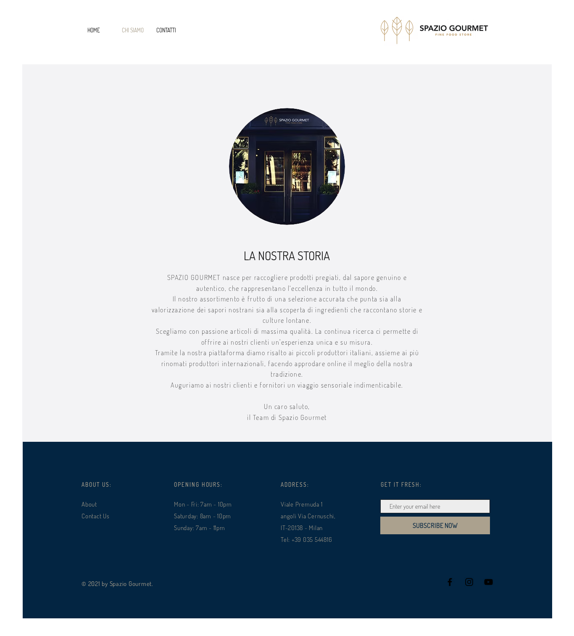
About (89, 504)
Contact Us (96, 516)
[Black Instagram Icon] (469, 582)
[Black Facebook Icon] (450, 582)
